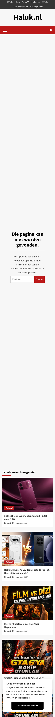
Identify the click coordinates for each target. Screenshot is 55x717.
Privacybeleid (36, 6)
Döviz (10, 2)
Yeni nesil (9, 508)
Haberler (35, 2)
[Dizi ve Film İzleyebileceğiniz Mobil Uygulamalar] (27, 603)
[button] (5, 30)
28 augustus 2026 (21, 523)
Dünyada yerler (20, 6)
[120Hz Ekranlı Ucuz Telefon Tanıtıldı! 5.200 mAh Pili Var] (27, 495)
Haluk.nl (27, 17)
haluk (9, 523)
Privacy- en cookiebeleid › (18, 698)
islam (17, 2)
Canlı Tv (25, 2)
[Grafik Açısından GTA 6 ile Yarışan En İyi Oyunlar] (27, 657)
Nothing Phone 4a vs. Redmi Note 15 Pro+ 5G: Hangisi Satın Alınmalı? (27, 571)
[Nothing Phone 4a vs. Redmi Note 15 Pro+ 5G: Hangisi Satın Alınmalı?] (27, 549)
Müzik (45, 2)
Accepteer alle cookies (27, 705)
